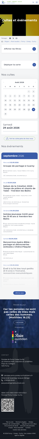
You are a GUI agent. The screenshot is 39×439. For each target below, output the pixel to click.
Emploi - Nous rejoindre (15, 427)
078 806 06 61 (9, 380)
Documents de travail (11, 426)
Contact (28, 427)
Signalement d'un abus (29, 424)
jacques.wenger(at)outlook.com (13, 383)
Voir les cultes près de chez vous (21, 138)
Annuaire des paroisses (27, 426)
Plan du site (9, 422)
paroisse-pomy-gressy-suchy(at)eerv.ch (18, 375)
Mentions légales (21, 422)
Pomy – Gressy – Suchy (14, 1)
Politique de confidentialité (11, 424)
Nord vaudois (11, 3)
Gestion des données (19, 430)
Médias (31, 422)
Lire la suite (19, 322)
